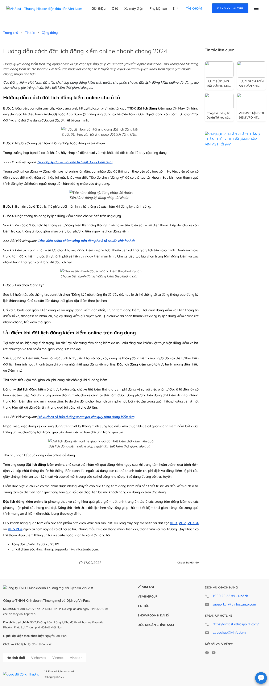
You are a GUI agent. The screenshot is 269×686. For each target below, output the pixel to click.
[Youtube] (214, 652)
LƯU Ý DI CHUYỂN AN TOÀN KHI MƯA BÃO (251, 83)
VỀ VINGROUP (147, 596)
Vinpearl (76, 658)
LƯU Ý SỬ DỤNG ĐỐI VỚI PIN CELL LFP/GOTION (219, 83)
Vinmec (57, 658)
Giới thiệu (98, 8)
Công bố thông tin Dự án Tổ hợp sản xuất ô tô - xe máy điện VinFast (219, 115)
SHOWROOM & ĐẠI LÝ (153, 615)
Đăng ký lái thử (230, 8)
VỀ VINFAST (146, 587)
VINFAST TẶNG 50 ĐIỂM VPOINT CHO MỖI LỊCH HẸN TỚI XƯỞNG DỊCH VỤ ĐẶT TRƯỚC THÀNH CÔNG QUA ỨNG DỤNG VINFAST (251, 115)
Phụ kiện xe (158, 8)
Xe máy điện (133, 8)
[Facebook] (207, 652)
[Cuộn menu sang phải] (177, 8)
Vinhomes (38, 658)
